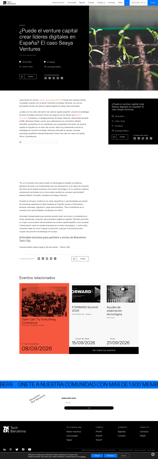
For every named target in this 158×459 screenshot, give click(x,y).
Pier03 (99, 436)
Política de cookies (140, 450)
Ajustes (123, 456)
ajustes (82, 456)
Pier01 (99, 431)
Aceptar (97, 456)
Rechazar (110, 456)
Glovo (47, 100)
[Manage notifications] (153, 454)
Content (91, 3)
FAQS (142, 436)
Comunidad (71, 3)
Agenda (82, 3)
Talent (120, 3)
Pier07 (99, 440)
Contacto (144, 431)
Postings (111, 3)
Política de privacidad (126, 450)
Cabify (41, 100)
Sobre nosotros (58, 3)
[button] (143, 2)
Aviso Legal (151, 450)
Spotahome (57, 100)
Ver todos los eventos (103, 350)
